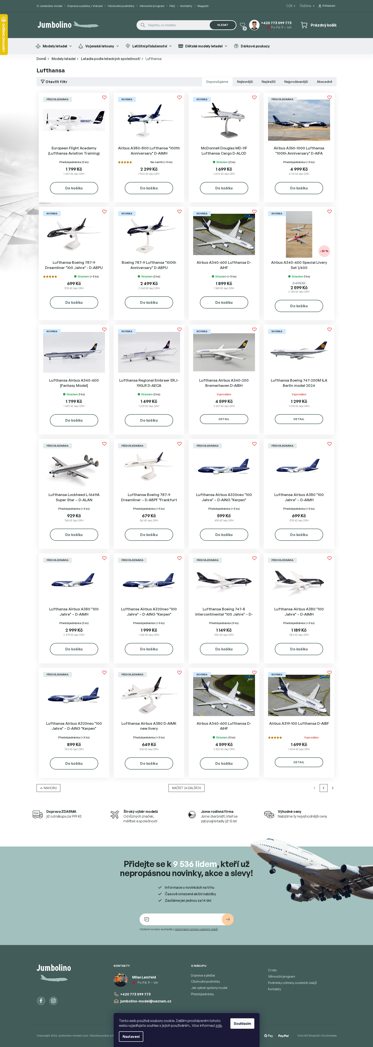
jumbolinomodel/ (53, 1000)
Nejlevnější (245, 81)
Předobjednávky (202, 994)
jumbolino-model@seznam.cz (145, 1001)
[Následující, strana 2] (323, 788)
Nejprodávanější (296, 81)
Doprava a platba (203, 975)
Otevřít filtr (56, 82)
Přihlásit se (228, 919)
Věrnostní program (152, 6)
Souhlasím (242, 1023)
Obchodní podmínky (121, 6)
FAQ (172, 6)
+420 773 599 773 (135, 994)
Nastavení (131, 1036)
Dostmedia (329, 1035)
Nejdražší (268, 81)
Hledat (222, 25)
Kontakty (186, 6)
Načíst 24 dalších (186, 788)
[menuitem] (53, 46)
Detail (224, 419)
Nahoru (50, 788)
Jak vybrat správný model (209, 988)
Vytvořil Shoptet (308, 1035)
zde (219, 1025)
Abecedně (324, 81)
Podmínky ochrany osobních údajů (292, 983)
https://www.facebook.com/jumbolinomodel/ (41, 1000)
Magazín (203, 6)
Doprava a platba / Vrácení (85, 6)
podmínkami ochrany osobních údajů (196, 929)
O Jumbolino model (49, 6)
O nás (272, 970)
